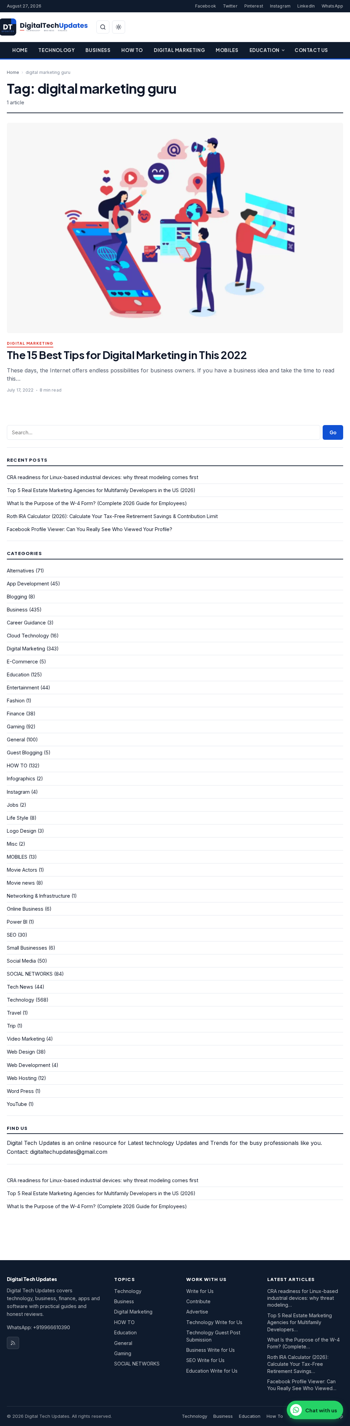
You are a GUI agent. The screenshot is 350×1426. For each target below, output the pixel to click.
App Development (28, 583)
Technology (56, 50)
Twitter (230, 6)
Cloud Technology (28, 635)
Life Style (17, 818)
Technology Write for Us (214, 1322)
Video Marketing (26, 1039)
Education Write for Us (212, 1371)
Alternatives (20, 570)
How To (132, 50)
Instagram (280, 6)
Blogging (17, 596)
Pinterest (253, 6)
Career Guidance (26, 622)
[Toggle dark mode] (118, 27)
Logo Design (21, 831)
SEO (11, 935)
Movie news (21, 883)
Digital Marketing (179, 50)
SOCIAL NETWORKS (30, 974)
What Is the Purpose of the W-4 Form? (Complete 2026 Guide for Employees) (97, 503)
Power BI (17, 922)
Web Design (21, 1052)
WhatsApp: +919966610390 (38, 1327)
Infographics (21, 778)
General (16, 739)
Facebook (205, 6)
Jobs (12, 805)
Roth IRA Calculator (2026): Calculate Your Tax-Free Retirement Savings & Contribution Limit (112, 516)
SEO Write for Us (205, 1360)
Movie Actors (22, 870)
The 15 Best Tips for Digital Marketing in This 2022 (127, 354)
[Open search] (102, 27)
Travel (14, 1013)
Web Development (28, 1065)
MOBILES (17, 857)
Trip (11, 1026)
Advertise (197, 1312)
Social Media (21, 961)
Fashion (16, 700)
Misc (12, 844)
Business (97, 50)
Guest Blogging (24, 752)
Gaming (16, 726)
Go (332, 432)
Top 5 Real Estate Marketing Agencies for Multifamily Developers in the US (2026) (101, 490)
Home (19, 50)
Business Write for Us (210, 1350)
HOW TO (17, 765)
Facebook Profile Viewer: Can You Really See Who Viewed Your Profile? (89, 529)
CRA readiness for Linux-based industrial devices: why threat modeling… (302, 1298)
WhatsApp (332, 6)
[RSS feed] (13, 1343)
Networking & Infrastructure (38, 896)
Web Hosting (22, 1078)
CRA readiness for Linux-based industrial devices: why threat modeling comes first (102, 477)
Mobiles (227, 50)
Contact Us (311, 50)
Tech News (20, 987)
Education (265, 50)
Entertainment (23, 687)
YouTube (17, 1104)
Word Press (20, 1091)
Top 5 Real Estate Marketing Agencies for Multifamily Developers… (299, 1322)
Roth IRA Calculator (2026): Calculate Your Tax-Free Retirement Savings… (297, 1364)
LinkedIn (306, 6)
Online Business (25, 909)
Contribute (198, 1301)
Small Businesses (27, 948)
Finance (16, 713)
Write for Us (200, 1291)
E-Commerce (22, 661)
